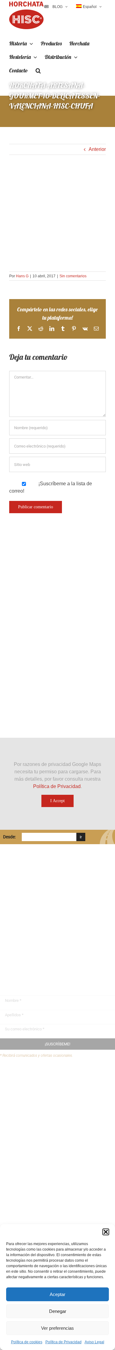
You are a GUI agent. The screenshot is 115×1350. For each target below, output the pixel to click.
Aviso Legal (94, 1342)
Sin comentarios (72, 276)
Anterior (97, 149)
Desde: (9, 836)
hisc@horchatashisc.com (36, 946)
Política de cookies (26, 1342)
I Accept (57, 800)
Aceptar (57, 1294)
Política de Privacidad (63, 1342)
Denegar (57, 1311)
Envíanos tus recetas (34, 1089)
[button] (106, 1232)
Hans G (22, 276)
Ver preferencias (57, 1328)
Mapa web (23, 1101)
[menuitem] (89, 6)
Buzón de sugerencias (36, 1077)
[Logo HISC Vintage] (53, 578)
